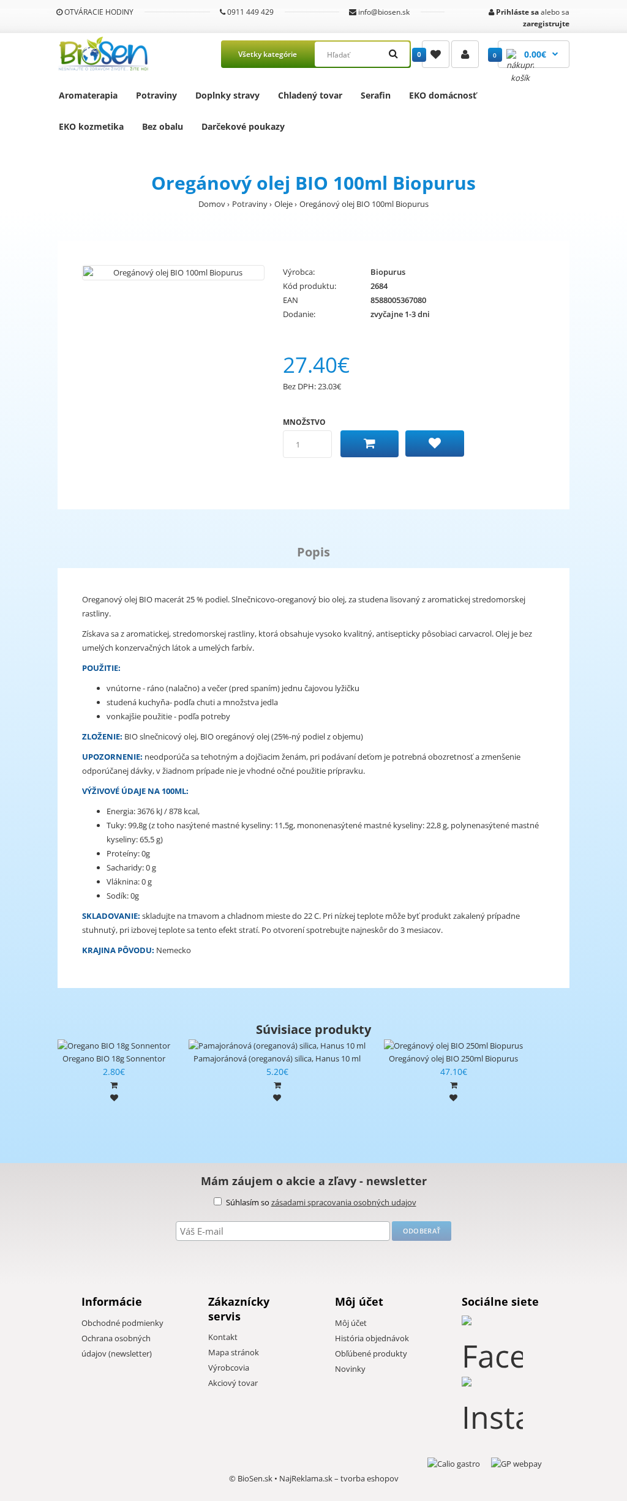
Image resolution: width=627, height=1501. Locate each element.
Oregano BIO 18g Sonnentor (113, 1058)
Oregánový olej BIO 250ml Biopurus (453, 1058)
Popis (313, 552)
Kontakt (223, 1336)
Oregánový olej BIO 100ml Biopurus (364, 203)
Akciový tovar (233, 1382)
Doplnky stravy (227, 95)
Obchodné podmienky (122, 1322)
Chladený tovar (310, 95)
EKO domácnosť (442, 95)
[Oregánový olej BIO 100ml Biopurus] (173, 272)
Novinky (350, 1368)
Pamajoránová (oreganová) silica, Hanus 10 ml (277, 1058)
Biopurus (387, 271)
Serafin (376, 95)
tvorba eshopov (369, 1478)
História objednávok (372, 1338)
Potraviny (156, 95)
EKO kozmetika (91, 126)
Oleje (283, 203)
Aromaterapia (88, 95)
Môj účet (351, 1322)
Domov (211, 203)
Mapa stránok (233, 1352)
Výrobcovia (228, 1367)
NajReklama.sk (305, 1478)
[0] (435, 54)
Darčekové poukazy (243, 126)
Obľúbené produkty (371, 1353)
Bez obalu (162, 126)
